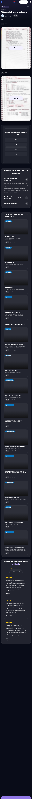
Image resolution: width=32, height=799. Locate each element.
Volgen (15, 15)
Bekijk (16, 48)
